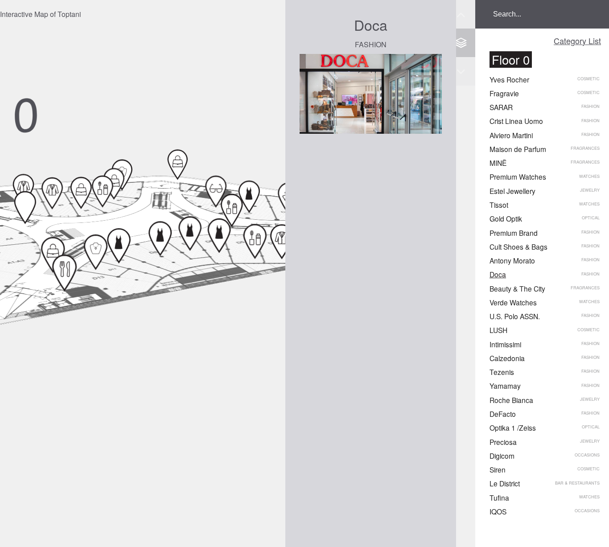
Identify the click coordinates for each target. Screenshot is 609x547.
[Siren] (25, 207)
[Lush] (255, 241)
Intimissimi (505, 344)
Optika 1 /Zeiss (513, 427)
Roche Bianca (511, 400)
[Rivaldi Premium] (113, 183)
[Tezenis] (160, 238)
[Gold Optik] (216, 191)
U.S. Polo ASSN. (515, 316)
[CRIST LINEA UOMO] (52, 193)
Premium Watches (518, 176)
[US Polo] (281, 241)
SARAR (501, 107)
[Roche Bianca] (96, 252)
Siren (498, 469)
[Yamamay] (119, 245)
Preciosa (503, 442)
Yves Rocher (509, 79)
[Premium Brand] (249, 196)
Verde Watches (513, 302)
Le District (505, 483)
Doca (498, 274)
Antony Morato (512, 260)
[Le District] (64, 272)
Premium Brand (514, 233)
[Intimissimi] (219, 235)
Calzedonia (507, 358)
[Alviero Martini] (81, 192)
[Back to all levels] (461, 43)
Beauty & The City (517, 288)
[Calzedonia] (190, 233)
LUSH (498, 330)
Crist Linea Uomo (516, 121)
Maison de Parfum (518, 149)
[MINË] (231, 210)
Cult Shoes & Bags (518, 246)
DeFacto (503, 414)
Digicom (502, 456)
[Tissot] (177, 164)
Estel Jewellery (512, 191)
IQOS (498, 511)
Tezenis (502, 372)
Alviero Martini (511, 135)
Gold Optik (506, 218)
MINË (498, 163)
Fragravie (504, 93)
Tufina (499, 497)
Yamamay (505, 386)
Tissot (499, 205)
